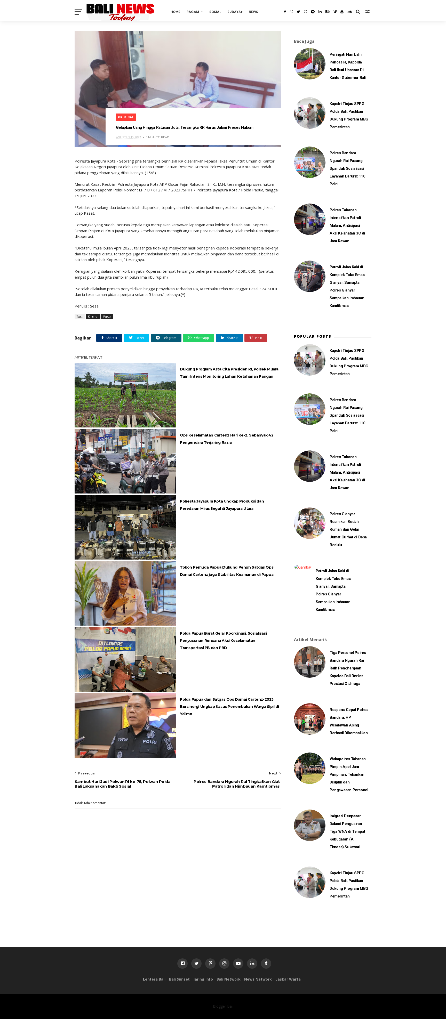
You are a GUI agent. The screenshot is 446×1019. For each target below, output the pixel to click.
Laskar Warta (288, 979)
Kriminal (126, 117)
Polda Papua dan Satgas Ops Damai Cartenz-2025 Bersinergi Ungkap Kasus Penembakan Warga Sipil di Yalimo (229, 706)
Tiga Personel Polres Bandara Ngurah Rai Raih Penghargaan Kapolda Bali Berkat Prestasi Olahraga (348, 668)
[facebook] (285, 11)
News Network (258, 979)
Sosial (215, 12)
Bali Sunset (179, 979)
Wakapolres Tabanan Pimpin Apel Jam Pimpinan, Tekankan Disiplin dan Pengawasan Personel (349, 774)
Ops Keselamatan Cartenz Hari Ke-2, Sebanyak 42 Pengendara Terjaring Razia (227, 439)
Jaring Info (203, 979)
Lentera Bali (154, 979)
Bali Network (229, 979)
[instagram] (291, 11)
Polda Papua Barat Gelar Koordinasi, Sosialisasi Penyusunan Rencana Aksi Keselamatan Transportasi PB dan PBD (223, 640)
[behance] (327, 11)
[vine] (335, 11)
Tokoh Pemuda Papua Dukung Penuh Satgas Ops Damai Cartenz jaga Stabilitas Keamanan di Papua (226, 571)
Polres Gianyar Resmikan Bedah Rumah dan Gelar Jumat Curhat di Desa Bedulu (348, 529)
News (253, 12)
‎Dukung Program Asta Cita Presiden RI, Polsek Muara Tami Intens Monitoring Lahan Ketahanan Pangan (229, 373)
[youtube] (342, 11)
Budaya (234, 12)
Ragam (193, 12)
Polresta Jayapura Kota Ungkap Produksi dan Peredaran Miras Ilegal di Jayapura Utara (222, 505)
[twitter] (298, 11)
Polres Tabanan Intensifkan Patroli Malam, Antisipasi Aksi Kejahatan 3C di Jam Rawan (347, 225)
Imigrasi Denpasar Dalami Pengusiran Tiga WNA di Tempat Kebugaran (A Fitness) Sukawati (347, 831)
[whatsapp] (305, 11)
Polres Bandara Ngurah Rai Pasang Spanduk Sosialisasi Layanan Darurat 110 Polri (347, 168)
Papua (107, 316)
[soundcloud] (349, 11)
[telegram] (313, 11)
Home (175, 12)
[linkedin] (320, 11)
